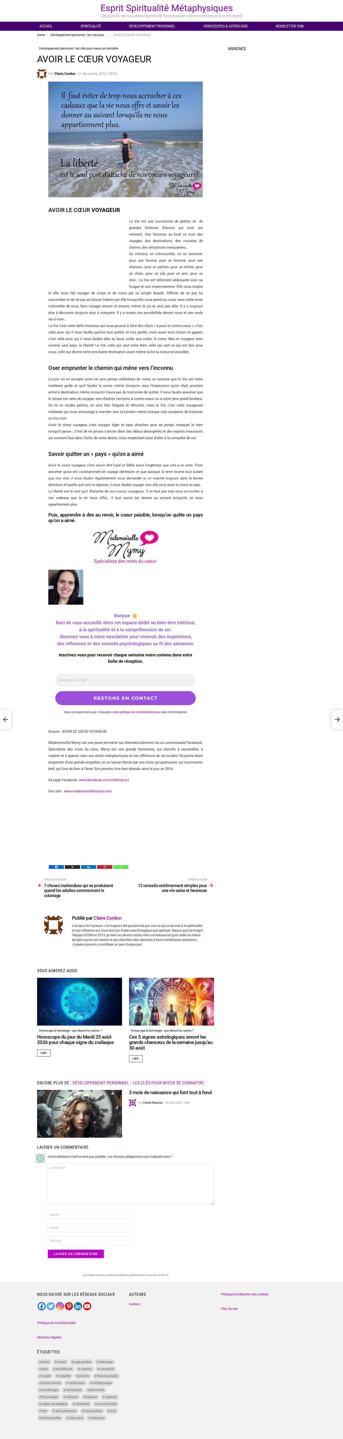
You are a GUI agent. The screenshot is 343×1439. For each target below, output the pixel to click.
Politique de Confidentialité (56, 1323)
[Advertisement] (87, 250)
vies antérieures (65, 1411)
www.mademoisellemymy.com (88, 791)
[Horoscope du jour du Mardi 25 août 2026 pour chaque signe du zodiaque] (79, 1002)
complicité (107, 1369)
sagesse (111, 1397)
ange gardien (82, 1362)
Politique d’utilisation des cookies (245, 1294)
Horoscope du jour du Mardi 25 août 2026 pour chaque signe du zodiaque (75, 1039)
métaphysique (102, 1383)
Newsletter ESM (290, 26)
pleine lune (97, 1390)
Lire (44, 1053)
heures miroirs (51, 1383)
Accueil (45, 26)
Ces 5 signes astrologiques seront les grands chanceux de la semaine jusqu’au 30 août (171, 1042)
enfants (84, 1376)
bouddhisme (64, 1369)
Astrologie (106, 1362)
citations (86, 1369)
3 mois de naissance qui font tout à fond (170, 1092)
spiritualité (82, 1404)
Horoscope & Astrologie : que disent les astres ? (70, 1030)
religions (91, 1397)
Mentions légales (49, 1337)
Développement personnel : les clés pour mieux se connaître (138, 1082)
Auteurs (134, 1304)
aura (45, 1369)
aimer (45, 1362)
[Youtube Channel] (87, 1306)
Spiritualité (90, 26)
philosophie (74, 1390)
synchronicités (107, 1404)
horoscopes (77, 1383)
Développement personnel (152, 26)
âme (113, 1411)
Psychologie (50, 1397)
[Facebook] (56, 867)
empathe (65, 1376)
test (44, 1411)
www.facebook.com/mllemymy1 (104, 780)
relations (72, 1397)
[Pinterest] (104, 867)
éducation (97, 1418)
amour (62, 1362)
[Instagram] (60, 1306)
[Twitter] (51, 1306)
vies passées (93, 1411)
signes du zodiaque (54, 1404)
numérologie (50, 1390)
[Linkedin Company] (78, 1306)
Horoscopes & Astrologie (225, 26)
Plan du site (229, 1309)
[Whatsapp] (120, 867)
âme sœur (76, 1418)
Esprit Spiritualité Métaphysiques (167, 8)
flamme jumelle (107, 1376)
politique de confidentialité (136, 712)
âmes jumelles (51, 1418)
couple (46, 1376)
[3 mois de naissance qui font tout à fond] (79, 1114)
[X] (72, 867)
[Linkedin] (88, 867)
